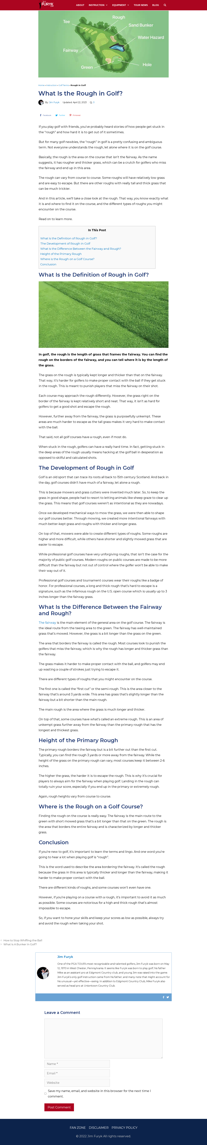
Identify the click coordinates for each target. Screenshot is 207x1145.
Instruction (96, 5)
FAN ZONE (78, 1128)
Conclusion (48, 264)
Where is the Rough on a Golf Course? (67, 259)
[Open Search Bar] (165, 5)
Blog (155, 5)
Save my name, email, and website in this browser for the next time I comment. (99, 1093)
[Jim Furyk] (45, 4)
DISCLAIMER (99, 1128)
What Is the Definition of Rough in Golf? (68, 238)
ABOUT (80, 5)
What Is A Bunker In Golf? (20, 944)
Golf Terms (63, 85)
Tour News (141, 5)
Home (41, 85)
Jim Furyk (54, 102)
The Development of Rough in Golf (65, 243)
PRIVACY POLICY (124, 1128)
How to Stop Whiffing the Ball (22, 940)
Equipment (119, 5)
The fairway (47, 622)
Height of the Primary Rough (61, 254)
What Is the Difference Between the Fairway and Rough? (80, 248)
